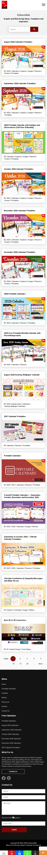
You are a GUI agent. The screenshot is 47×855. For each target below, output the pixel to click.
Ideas (23, 845)
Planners (38, 71)
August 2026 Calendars (10, 725)
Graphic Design (14, 649)
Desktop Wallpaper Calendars (14, 406)
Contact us (13, 771)
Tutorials (29, 845)
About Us (9, 845)
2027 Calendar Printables (11, 747)
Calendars (15, 71)
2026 (8, 71)
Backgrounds (16, 404)
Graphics (23, 71)
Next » (41, 664)
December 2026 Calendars (11, 743)
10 (13, 664)
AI (7, 649)
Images (30, 71)
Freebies (5, 693)
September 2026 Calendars (12, 730)
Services (17, 845)
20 (27, 664)
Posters (7, 73)
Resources (5, 702)
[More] (43, 852)
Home (4, 684)
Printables (15, 73)
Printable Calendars (9, 689)
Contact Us (6, 711)
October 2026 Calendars (10, 734)
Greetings (17, 610)
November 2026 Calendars (11, 739)
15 (20, 664)
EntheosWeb (32, 843)
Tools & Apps (26, 649)
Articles (4, 706)
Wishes (31, 610)
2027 (13, 485)
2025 (8, 527)
